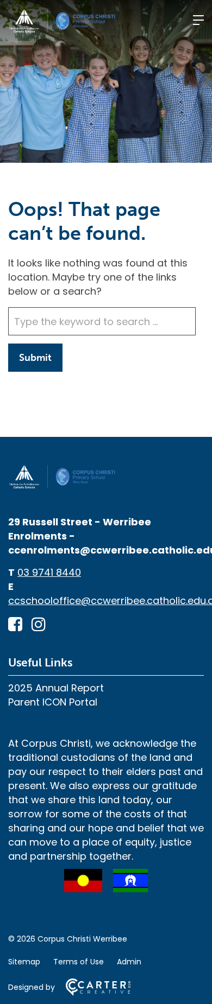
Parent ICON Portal (52, 702)
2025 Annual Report (56, 688)
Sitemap (24, 961)
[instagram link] (39, 624)
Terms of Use (78, 961)
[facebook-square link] (15, 624)
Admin (129, 961)
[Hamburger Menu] (198, 20)
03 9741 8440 (49, 572)
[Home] (62, 486)
